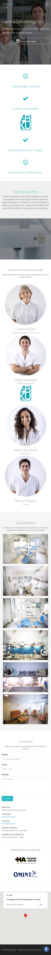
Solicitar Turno (28, 41)
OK (40, 904)
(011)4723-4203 (8, 817)
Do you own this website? (15, 904)
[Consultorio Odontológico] (25, 549)
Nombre (5, 754)
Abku (9, 4)
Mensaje (5, 774)
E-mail (4, 764)
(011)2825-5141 (8, 824)
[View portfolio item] (25, 581)
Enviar (8, 798)
